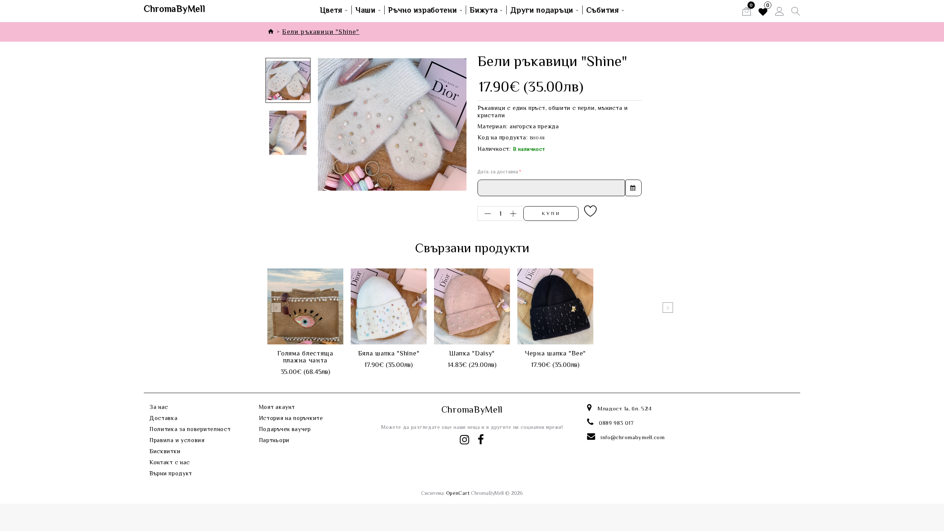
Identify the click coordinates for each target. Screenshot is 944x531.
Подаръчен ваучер (285, 429)
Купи (551, 213)
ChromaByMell (174, 9)
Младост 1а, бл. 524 (624, 408)
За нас (158, 407)
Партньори (274, 440)
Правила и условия (177, 440)
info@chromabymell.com (633, 437)
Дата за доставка (498, 172)
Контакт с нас (169, 462)
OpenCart (458, 493)
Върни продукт (170, 473)
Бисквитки (164, 451)
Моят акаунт (277, 407)
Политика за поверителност (190, 429)
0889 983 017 (616, 423)
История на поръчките (291, 418)
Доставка (163, 418)
